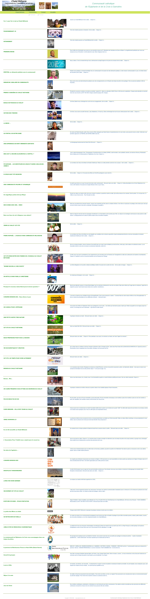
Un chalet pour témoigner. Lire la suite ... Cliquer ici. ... (82, 275)
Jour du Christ (8, 585)
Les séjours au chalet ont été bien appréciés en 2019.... (83, 479)
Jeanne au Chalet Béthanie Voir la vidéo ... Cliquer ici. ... (83, 19)
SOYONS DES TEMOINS (10, 113)
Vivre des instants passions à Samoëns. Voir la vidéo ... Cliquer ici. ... (86, 30)
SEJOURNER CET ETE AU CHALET (14, 491)
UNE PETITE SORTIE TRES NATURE (14, 317)
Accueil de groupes (9, 555)
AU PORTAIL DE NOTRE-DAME (13, 133)
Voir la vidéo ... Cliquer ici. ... (76, 122)
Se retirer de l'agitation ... (11, 450)
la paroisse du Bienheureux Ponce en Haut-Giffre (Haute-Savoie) (23, 547)
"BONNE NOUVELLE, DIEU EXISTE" (14, 266)
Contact (43, 12)
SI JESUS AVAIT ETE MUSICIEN (13, 174)
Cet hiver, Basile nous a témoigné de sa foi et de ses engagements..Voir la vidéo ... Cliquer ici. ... (92, 101)
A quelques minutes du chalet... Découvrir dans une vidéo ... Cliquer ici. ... (87, 316)
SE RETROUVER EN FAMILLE (12, 517)
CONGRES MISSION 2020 (11, 460)
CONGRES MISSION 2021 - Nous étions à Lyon (17, 297)
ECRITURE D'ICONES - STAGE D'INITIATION (16, 501)
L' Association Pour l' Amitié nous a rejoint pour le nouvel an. (22, 440)
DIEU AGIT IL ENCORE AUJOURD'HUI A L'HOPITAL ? (19, 154)
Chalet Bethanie (20, 12)
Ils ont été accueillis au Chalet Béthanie (15, 429)
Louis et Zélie (8, 565)
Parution (41, 14)
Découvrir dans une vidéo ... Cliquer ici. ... (80, 357)
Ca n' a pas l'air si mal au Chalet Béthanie (16, 21)
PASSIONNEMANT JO (10, 31)
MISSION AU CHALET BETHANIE (13, 368)
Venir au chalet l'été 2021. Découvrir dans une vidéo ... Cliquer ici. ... (86, 326)
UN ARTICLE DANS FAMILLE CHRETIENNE (16, 276)
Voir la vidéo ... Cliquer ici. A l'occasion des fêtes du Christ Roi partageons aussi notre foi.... (91, 173)
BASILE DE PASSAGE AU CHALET (13, 102)
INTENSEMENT (8, 41)
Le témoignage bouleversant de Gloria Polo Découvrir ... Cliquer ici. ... (86, 142)
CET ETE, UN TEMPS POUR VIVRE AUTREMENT (17, 358)
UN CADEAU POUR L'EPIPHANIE (13, 307)
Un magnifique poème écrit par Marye (15, 194)
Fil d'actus (33, 14)
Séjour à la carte (8, 575)
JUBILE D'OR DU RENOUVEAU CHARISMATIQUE (18, 527)
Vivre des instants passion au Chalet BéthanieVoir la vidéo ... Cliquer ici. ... (87, 40)
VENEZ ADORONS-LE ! (10, 419)
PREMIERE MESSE (9, 51)
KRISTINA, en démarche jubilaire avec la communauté (19, 72)
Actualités (53, 12)
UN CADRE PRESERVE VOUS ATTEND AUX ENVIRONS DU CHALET (23, 389)
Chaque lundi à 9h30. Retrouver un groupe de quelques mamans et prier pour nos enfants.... (92, 510)
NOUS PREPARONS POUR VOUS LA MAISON (17, 337)
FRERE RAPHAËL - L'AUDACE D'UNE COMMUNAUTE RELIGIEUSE (23, 235)
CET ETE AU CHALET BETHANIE (13, 327)
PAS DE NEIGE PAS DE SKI (11, 399)
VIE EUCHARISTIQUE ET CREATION (14, 348)
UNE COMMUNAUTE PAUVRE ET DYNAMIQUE (17, 184)
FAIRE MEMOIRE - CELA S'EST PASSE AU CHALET (18, 409)
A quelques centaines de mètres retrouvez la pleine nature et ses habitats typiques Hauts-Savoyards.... (94, 387)
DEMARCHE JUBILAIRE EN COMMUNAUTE (16, 82)
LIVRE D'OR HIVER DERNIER (12, 481)
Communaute (33, 12)
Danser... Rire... (8, 378)
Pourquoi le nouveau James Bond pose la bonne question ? (21, 286)
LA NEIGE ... (7, 123)
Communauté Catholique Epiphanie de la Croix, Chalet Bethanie (125, 598)
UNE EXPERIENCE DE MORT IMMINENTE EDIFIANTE (19, 143)
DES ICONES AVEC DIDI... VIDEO (13, 205)
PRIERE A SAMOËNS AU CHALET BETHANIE (16, 92)
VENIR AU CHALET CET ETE (12, 225)
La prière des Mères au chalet (12, 511)
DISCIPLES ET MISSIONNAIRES (13, 470)
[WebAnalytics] (24, 598)
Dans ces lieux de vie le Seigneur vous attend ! (17, 215)
